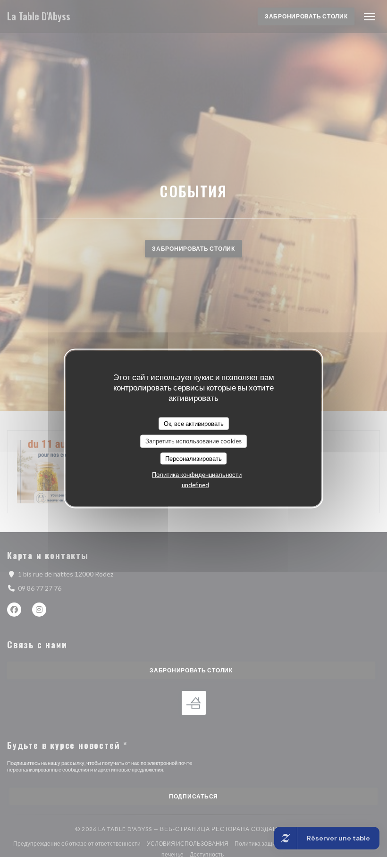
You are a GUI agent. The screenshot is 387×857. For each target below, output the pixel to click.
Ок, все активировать (194, 423)
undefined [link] (195, 485)
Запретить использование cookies (193, 441)
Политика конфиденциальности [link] (197, 474)
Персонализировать (193, 458)
